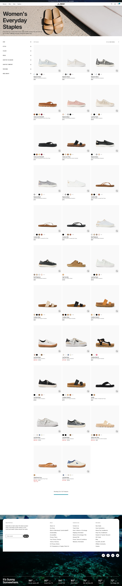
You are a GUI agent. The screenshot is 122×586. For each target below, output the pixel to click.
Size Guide (98, 526)
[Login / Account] (115, 4)
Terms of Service (54, 541)
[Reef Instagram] (103, 555)
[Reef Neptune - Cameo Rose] (99, 234)
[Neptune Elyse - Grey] (68, 114)
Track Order (76, 528)
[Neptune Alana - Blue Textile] (34, 74)
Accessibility (53, 535)
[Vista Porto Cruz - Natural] (34, 475)
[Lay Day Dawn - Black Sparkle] (63, 435)
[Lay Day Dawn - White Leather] (97, 114)
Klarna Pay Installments (102, 530)
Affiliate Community (101, 544)
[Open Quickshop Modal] (59, 70)
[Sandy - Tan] (94, 395)
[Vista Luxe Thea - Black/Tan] (63, 154)
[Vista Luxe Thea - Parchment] (70, 154)
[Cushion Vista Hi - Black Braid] (97, 315)
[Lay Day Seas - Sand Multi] (70, 355)
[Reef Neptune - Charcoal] (97, 234)
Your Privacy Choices (55, 539)
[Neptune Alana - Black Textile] (37, 74)
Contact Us (76, 526)
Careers (98, 546)
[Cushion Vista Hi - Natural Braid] (92, 315)
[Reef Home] (61, 4)
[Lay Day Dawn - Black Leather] (94, 114)
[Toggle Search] (111, 4)
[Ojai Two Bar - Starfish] (63, 275)
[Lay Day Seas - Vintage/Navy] (68, 355)
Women (4, 4)
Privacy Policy (53, 537)
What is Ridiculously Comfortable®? (59, 530)
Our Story (52, 528)
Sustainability (53, 532)
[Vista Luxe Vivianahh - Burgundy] (42, 114)
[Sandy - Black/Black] (92, 395)
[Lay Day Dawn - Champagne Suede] (99, 114)
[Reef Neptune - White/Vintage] (92, 234)
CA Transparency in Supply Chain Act (59, 546)
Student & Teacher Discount (103, 535)
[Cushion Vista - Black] (37, 315)
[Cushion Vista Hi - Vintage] (94, 315)
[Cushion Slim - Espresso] (99, 194)
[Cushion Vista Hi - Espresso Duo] (99, 315)
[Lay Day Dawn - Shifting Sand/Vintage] (92, 114)
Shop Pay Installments (101, 532)
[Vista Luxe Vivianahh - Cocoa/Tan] (34, 114)
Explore (19, 4)
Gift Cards (98, 537)
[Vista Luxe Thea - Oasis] (65, 154)
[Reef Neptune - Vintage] (94, 234)
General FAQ (76, 537)
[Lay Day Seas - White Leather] (65, 355)
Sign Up (26, 536)
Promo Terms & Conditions (80, 539)
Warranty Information (78, 541)
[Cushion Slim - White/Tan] (97, 194)
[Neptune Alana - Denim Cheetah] (42, 74)
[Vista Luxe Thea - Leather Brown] (68, 154)
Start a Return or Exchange (80, 530)
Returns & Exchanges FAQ (79, 535)
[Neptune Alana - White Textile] (39, 74)
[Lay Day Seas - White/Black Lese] (63, 355)
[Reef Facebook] (108, 555)
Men (10, 4)
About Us (52, 526)
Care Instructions (100, 528)
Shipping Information (78, 532)
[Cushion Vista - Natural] (42, 315)
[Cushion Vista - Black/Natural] (39, 315)
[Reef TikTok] (112, 555)
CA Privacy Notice (54, 544)
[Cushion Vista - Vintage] (34, 315)
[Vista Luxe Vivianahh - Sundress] (39, 114)
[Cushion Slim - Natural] (92, 194)
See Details (71, 1)
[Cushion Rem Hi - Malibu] (97, 355)
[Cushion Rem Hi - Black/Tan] (92, 355)
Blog (97, 539)
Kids (14, 4)
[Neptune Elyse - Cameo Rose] (63, 114)
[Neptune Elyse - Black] (70, 114)
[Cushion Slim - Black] (94, 194)
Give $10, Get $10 (100, 541)
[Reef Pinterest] (117, 555)
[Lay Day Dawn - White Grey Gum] (99, 275)
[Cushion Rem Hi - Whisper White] (94, 355)
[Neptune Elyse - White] (65, 114)
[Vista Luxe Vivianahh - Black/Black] (37, 114)
